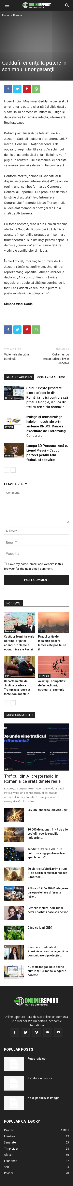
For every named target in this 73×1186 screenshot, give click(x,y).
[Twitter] (17, 89)
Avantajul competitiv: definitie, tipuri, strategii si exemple (52, 685)
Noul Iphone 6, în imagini (44, 1098)
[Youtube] (58, 1032)
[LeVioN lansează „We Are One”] (14, 815)
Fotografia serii (38, 1058)
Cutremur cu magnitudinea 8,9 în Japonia (56, 359)
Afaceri (8, 769)
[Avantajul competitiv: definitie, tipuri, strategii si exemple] (53, 667)
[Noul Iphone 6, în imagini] (14, 1103)
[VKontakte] (47, 1032)
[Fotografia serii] (14, 1064)
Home (5, 15)
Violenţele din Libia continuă (16, 357)
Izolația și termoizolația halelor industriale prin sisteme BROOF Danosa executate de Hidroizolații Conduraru (46, 426)
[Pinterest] (27, 89)
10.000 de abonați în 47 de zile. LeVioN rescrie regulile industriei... (48, 833)
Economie (10, 631)
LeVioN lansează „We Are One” (48, 810)
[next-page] (13, 470)
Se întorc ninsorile (40, 1078)
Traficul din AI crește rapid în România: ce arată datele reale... (34, 779)
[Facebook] (8, 89)
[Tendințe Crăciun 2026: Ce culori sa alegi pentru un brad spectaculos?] (14, 854)
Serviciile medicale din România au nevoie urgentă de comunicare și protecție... (48, 951)
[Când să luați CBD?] (14, 933)
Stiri (41, 631)
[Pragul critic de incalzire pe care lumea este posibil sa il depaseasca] (53, 622)
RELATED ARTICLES (19, 377)
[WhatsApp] (36, 89)
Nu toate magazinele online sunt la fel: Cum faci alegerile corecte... (47, 971)
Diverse (17, 15)
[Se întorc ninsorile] (14, 1083)
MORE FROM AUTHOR (51, 377)
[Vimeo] (36, 1032)
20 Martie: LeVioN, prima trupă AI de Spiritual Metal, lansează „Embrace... (48, 873)
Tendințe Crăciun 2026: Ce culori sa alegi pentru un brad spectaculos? (47, 853)
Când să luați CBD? (40, 927)
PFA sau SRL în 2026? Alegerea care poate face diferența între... (48, 892)
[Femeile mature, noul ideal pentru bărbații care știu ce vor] (14, 913)
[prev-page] (6, 470)
